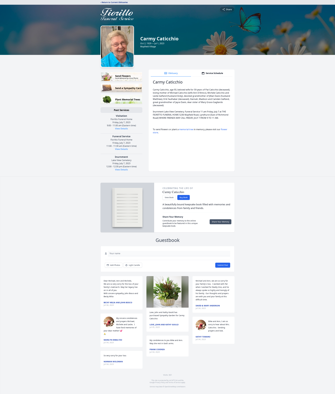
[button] (167, 292)
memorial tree (186, 129)
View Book (169, 197)
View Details (121, 128)
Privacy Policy (160, 382)
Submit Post (222, 265)
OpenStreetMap (170, 387)
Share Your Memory (220, 221)
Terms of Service (175, 382)
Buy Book (184, 197)
